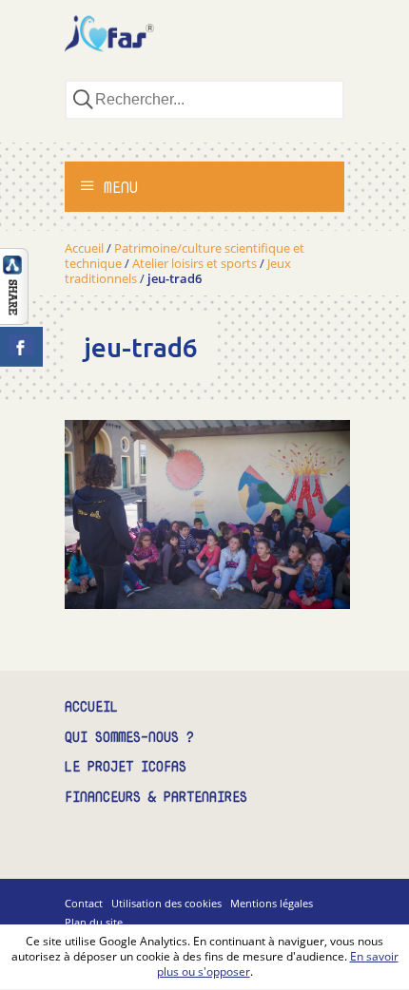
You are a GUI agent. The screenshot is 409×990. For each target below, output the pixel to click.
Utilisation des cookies (166, 903)
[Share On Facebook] (21, 347)
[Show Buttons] (14, 319)
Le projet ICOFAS (125, 767)
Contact (84, 903)
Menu (116, 187)
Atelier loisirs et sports (194, 263)
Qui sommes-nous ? (129, 738)
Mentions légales (271, 903)
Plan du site (94, 922)
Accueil (84, 248)
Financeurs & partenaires (156, 798)
